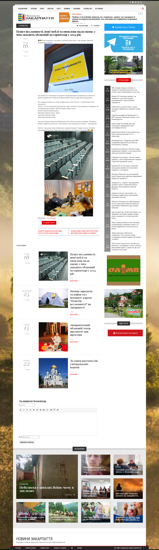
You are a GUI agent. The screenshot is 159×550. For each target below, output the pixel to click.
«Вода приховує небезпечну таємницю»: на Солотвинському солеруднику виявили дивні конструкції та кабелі (126, 236)
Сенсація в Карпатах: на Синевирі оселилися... (63, 518)
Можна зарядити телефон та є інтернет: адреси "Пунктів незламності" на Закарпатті (81, 299)
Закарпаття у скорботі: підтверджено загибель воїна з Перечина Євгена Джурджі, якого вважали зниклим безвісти (125, 186)
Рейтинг (97, 26)
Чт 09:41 (107, 142)
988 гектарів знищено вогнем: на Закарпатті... (127, 494)
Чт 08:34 (107, 168)
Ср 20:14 (107, 236)
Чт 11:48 (107, 109)
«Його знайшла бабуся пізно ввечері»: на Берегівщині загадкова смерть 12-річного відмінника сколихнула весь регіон (126, 226)
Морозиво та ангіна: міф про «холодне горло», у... (128, 518)
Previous (139, 13)
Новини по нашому (23, 514)
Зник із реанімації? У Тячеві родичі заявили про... (94, 469)
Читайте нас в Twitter (124, 27)
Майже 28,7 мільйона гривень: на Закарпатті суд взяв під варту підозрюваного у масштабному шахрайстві (124, 99)
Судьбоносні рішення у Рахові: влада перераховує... (94, 493)
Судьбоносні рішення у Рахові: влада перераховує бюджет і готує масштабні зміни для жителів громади (126, 151)
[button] (20, 409)
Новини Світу (44, 548)
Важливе (53, 514)
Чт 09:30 (107, 151)
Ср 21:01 (107, 205)
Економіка (76, 8)
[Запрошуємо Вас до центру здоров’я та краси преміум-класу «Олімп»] (123, 270)
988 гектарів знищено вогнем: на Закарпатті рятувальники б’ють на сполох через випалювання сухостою (125, 90)
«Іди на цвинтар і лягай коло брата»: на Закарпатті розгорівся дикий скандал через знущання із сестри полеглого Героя (126, 215)
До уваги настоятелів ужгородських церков (84, 364)
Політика (34, 8)
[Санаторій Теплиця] (123, 303)
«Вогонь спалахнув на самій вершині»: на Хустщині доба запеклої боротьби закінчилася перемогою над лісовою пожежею (126, 205)
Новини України (31, 548)
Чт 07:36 (107, 176)
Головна (18, 548)
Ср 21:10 (107, 195)
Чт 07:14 (107, 186)
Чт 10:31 (107, 126)
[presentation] (20, 410)
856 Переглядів (83, 26)
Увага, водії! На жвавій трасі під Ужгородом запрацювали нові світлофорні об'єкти (123, 126)
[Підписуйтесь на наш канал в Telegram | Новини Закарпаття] (123, 43)
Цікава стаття (50, 222)
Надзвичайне (22, 8)
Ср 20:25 (107, 226)
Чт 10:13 (107, 134)
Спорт (59, 8)
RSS (72, 548)
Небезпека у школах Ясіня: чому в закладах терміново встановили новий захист (126, 109)
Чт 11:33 (107, 117)
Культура (50, 8)
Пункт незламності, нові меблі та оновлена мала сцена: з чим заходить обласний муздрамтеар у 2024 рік (83, 263)
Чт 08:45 (107, 159)
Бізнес (42, 8)
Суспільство (87, 8)
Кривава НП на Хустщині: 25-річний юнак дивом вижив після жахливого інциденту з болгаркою (125, 168)
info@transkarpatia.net (58, 542)
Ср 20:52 (107, 215)
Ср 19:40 (107, 246)
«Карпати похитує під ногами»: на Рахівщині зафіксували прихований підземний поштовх (125, 195)
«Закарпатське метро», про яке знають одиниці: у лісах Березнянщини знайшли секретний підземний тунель (127, 159)
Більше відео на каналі (126, 333)
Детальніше (74, 281)
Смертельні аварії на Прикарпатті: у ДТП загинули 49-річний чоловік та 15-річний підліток (126, 117)
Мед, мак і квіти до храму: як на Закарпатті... (95, 518)
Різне (117, 514)
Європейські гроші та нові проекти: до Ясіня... (31, 518)
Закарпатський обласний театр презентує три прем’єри (80, 329)
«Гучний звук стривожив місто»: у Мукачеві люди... (128, 470)
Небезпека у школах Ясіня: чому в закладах (46, 489)
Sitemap (79, 548)
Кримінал (67, 8)
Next (142, 13)
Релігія (85, 514)
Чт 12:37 (107, 99)
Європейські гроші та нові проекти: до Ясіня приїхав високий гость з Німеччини (125, 134)
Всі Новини (99, 8)
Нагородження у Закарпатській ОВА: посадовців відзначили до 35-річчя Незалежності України (125, 143)
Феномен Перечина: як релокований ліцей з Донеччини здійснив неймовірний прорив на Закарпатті (127, 176)
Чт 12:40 (107, 90)
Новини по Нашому (60, 548)
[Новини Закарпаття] (37, 17)
